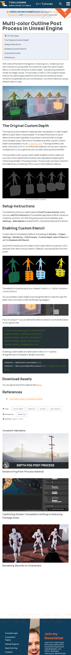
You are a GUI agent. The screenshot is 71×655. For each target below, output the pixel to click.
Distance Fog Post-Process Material (23, 471)
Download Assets (12, 53)
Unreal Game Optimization (36, 14)
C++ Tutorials (44, 4)
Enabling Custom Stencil (15, 49)
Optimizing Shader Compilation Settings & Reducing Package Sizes (32, 515)
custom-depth (18, 409)
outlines (43, 409)
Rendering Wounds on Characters (21, 565)
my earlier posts (34, 143)
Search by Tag (11, 648)
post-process (55, 409)
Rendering (21, 414)
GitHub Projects (12, 644)
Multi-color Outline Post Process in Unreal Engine (32, 26)
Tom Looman (20, 4)
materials (31, 409)
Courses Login (11, 633)
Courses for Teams (10, 638)
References (9, 57)
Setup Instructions (12, 44)
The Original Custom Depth (16, 40)
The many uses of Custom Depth (26, 398)
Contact (8, 652)
